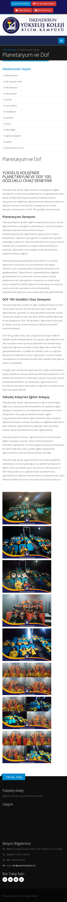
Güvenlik (9, 117)
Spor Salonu (11, 105)
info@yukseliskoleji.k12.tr (24, 865)
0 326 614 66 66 (21, 3)
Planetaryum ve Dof (14, 148)
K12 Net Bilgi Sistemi (44, 3)
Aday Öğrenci (24, 10)
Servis (8, 123)
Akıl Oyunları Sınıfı (13, 81)
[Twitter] (10, 879)
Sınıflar (8, 99)
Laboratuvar (11, 93)
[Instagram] (15, 879)
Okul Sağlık (10, 129)
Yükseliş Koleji (9, 49)
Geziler (8, 141)
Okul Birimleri (11, 75)
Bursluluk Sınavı (44, 10)
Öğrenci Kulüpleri (13, 135)
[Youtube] (21, 879)
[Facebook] (4, 879)
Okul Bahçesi (11, 87)
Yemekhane (10, 111)
